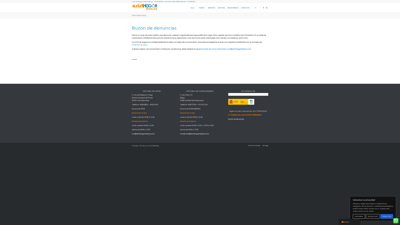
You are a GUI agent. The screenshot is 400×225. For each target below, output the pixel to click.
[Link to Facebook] (263, 7)
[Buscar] (255, 7)
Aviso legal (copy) (139, 15)
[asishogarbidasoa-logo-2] (145, 7)
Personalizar (359, 216)
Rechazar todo (373, 216)
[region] (373, 208)
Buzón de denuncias (236, 119)
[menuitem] (192, 7)
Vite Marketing (155, 145)
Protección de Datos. (140, 45)
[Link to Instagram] (266, 7)
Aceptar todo (386, 216)
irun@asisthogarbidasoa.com (239, 49)
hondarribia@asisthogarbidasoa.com (194, 134)
